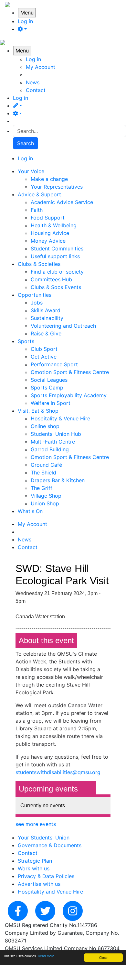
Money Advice (48, 241)
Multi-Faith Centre (53, 441)
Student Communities (57, 248)
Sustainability (47, 318)
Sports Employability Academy (69, 395)
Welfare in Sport (50, 403)
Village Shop (46, 495)
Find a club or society (57, 271)
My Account (40, 67)
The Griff (41, 488)
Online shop (45, 426)
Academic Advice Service (62, 202)
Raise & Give (46, 333)
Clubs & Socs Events (56, 287)
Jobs (37, 302)
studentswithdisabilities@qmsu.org (58, 772)
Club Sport (44, 349)
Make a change (49, 179)
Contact (36, 90)
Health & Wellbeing (54, 225)
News (32, 82)
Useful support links (55, 256)
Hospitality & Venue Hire (60, 418)
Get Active (44, 356)
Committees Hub (51, 279)
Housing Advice (50, 233)
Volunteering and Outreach (63, 326)
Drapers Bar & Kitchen (58, 480)
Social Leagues (49, 380)
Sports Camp (47, 387)
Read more (46, 955)
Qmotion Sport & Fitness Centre (70, 372)
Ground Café (46, 465)
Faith (37, 210)
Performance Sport (54, 364)
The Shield (43, 472)
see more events (36, 824)
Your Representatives (57, 186)
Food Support (48, 217)
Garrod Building (50, 449)
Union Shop (45, 503)
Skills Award (45, 310)
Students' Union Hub (56, 434)
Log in (25, 21)
